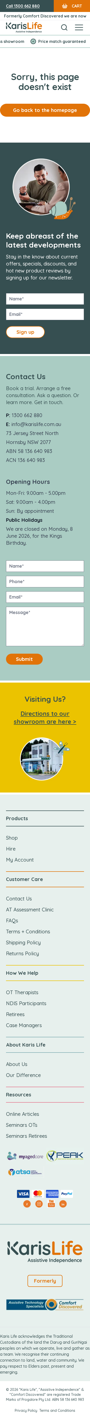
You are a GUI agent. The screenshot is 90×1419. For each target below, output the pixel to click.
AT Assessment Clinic (30, 909)
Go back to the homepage (45, 110)
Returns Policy (22, 953)
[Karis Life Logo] (24, 27)
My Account (20, 860)
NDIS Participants (26, 1003)
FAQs (12, 920)
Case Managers (24, 1025)
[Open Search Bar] (64, 27)
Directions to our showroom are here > (45, 717)
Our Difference (23, 1075)
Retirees (15, 1014)
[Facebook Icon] (27, 1204)
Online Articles (22, 1114)
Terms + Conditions (28, 931)
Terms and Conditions (57, 1410)
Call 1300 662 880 (23, 5)
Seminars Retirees (26, 1136)
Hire (11, 849)
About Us (16, 1064)
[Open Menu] (79, 27)
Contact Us (19, 898)
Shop (12, 838)
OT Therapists (22, 992)
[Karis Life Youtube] (51, 1204)
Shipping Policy (23, 942)
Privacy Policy (26, 1410)
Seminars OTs (21, 1125)
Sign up (25, 332)
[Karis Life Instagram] (39, 1204)
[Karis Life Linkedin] (63, 1204)
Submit (24, 659)
